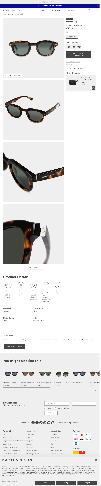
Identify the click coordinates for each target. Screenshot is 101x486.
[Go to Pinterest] (44, 422)
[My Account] (89, 10)
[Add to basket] (93, 88)
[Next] (95, 390)
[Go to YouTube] (48, 422)
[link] (11, 375)
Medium (71, 37)
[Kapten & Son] (50, 10)
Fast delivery (74, 65)
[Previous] (4, 390)
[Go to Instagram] (33, 422)
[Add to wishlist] (93, 54)
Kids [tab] (20, 10)
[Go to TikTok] (41, 422)
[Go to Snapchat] (52, 422)
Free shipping (74, 61)
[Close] (98, 6)
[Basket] (96, 10)
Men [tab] (13, 10)
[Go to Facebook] (37, 422)
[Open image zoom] (33, 110)
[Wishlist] (92, 10)
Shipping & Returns (48, 2)
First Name (50, 403)
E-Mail (75, 403)
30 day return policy (76, 68)
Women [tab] (5, 10)
